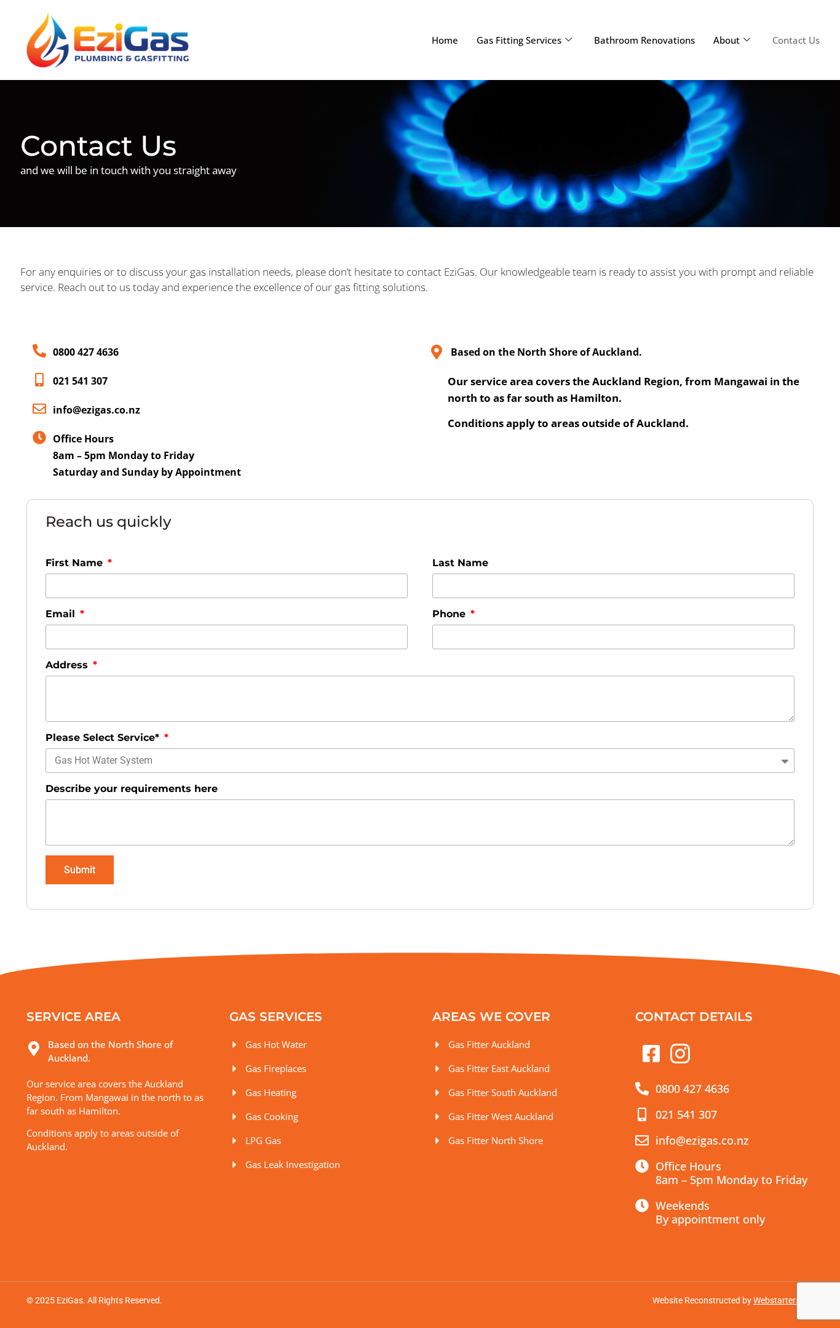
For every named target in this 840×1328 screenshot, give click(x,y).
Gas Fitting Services (519, 40)
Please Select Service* (104, 737)
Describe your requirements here (132, 788)
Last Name (460, 563)
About (726, 40)
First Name (76, 563)
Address (68, 665)
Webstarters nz (782, 1300)
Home (445, 40)
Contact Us (796, 40)
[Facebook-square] (651, 1053)
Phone (450, 614)
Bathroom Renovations (644, 40)
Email (62, 614)
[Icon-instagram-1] (680, 1053)
